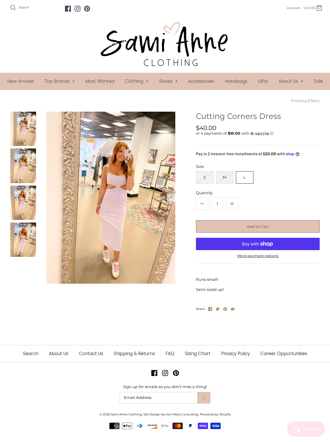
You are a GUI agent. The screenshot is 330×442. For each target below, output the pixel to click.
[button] (235, 133)
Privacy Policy (235, 353)
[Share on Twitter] (218, 309)
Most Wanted (99, 81)
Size (200, 166)
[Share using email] (233, 309)
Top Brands (59, 81)
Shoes (168, 81)
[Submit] (203, 397)
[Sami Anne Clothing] (165, 24)
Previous (299, 100)
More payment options (257, 256)
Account (293, 8)
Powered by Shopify (215, 414)
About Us (291, 81)
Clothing (137, 81)
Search (30, 353)
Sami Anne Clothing (126, 414)
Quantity (204, 192)
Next (315, 100)
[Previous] (50, 197)
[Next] (171, 197)
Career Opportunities (283, 353)
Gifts (263, 81)
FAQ (170, 353)
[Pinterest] (87, 9)
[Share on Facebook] (210, 309)
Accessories (201, 81)
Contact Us (91, 353)
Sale (318, 81)
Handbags (236, 81)
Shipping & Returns (134, 353)
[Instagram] (77, 9)
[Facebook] (68, 9)
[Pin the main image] (225, 309)
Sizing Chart (198, 353)
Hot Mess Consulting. (182, 414)
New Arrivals (20, 81)
